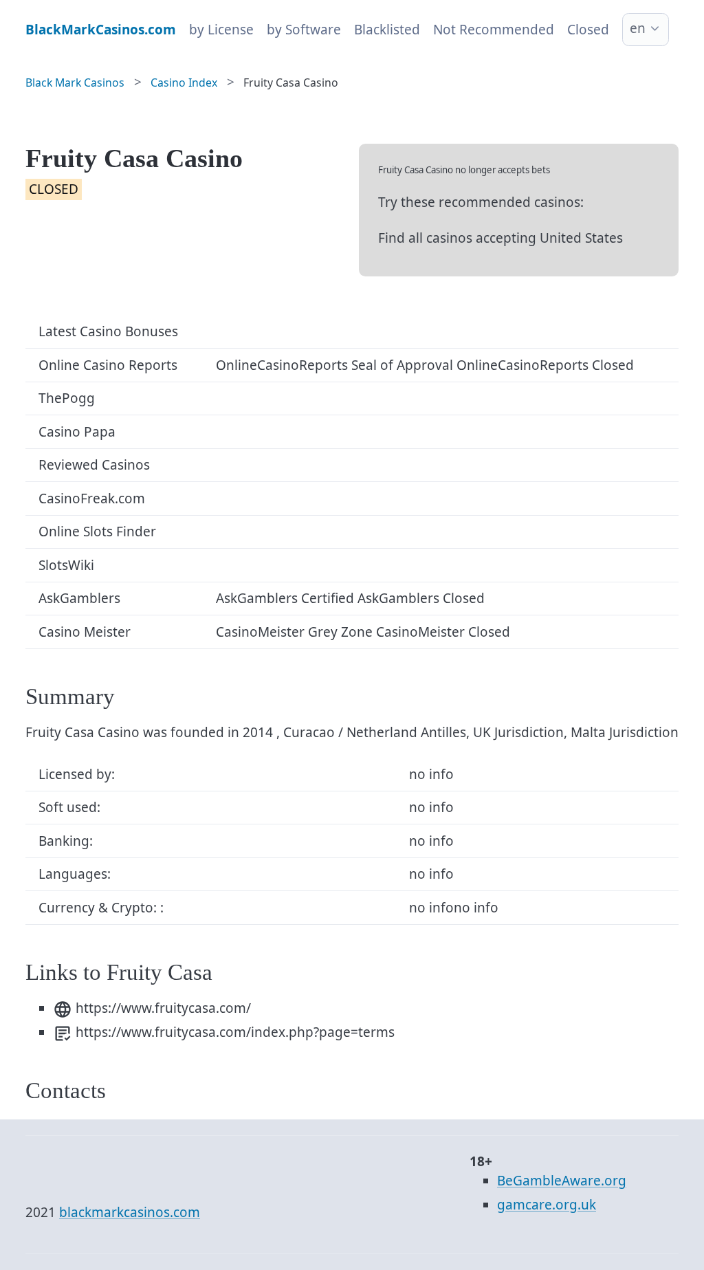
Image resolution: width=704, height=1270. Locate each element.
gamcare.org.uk (546, 1205)
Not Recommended (493, 30)
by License (221, 30)
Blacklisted (387, 30)
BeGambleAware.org (561, 1181)
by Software (304, 30)
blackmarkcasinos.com (129, 1212)
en (638, 28)
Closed (588, 30)
